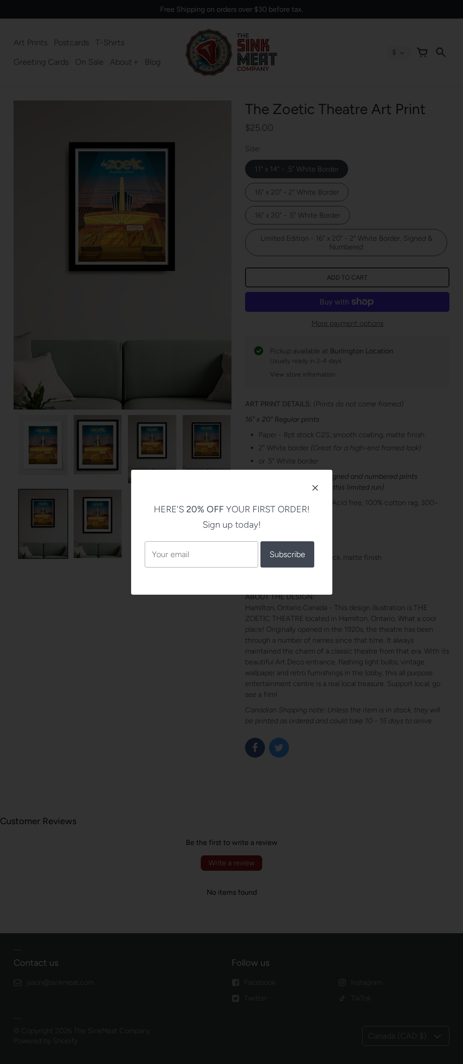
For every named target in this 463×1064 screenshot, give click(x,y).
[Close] (315, 487)
